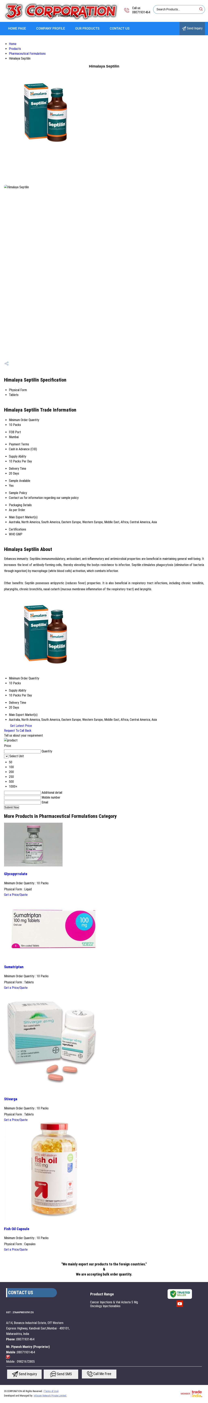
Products (15, 49)
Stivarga (10, 1099)
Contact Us (120, 28)
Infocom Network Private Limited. (50, 1395)
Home (12, 44)
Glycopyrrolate (15, 874)
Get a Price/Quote (16, 895)
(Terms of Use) (51, 1391)
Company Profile (50, 28)
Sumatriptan (14, 967)
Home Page (17, 28)
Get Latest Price (20, 726)
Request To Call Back (17, 731)
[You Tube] (180, 1306)
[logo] (60, 19)
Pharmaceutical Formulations (27, 54)
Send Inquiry (194, 28)
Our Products (87, 28)
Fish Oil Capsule (16, 1229)
